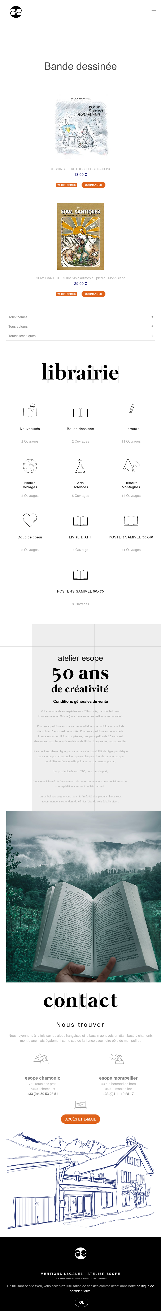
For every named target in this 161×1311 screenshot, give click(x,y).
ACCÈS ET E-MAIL (80, 1119)
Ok (81, 1302)
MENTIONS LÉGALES (62, 1273)
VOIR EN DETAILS (66, 185)
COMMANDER (93, 185)
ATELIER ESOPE (104, 1273)
